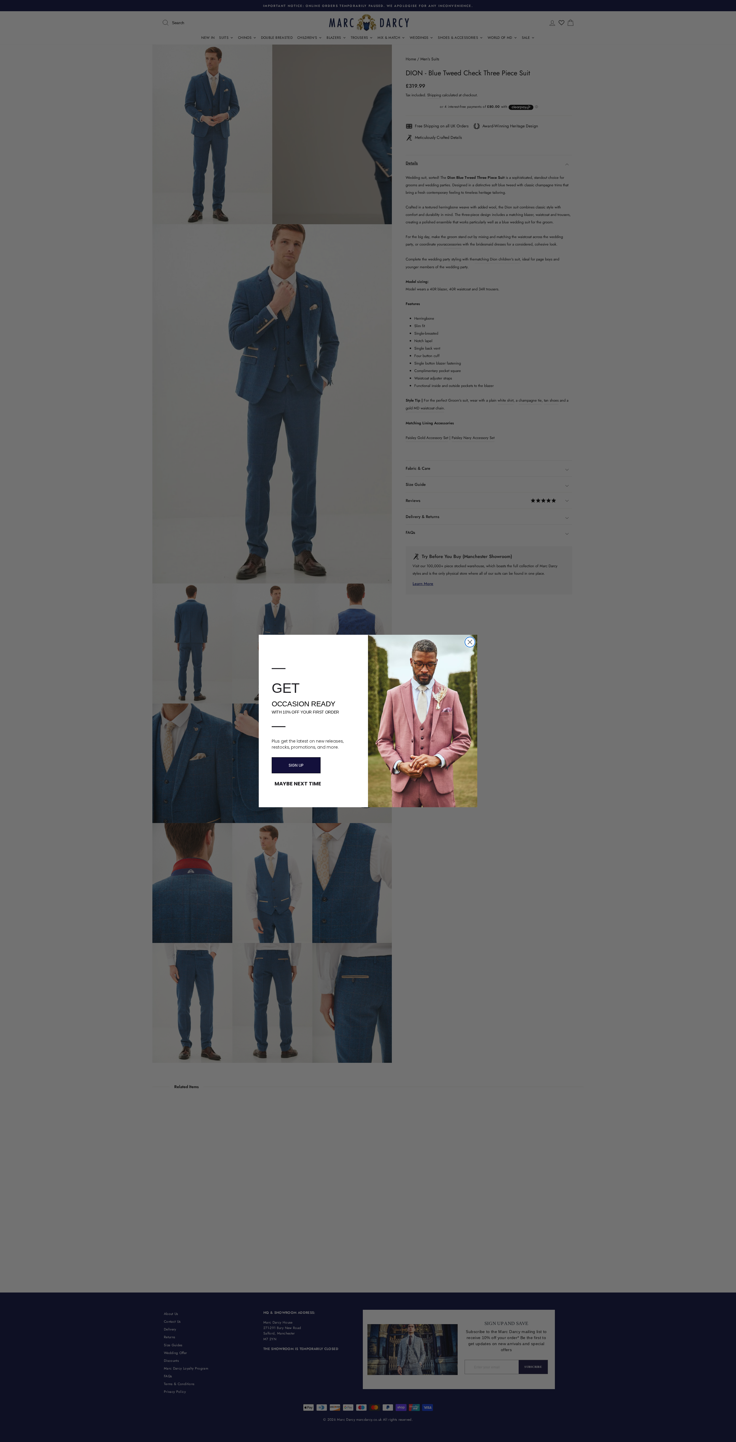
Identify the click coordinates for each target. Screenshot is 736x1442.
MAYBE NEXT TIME (298, 783)
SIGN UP (296, 765)
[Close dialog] (470, 642)
